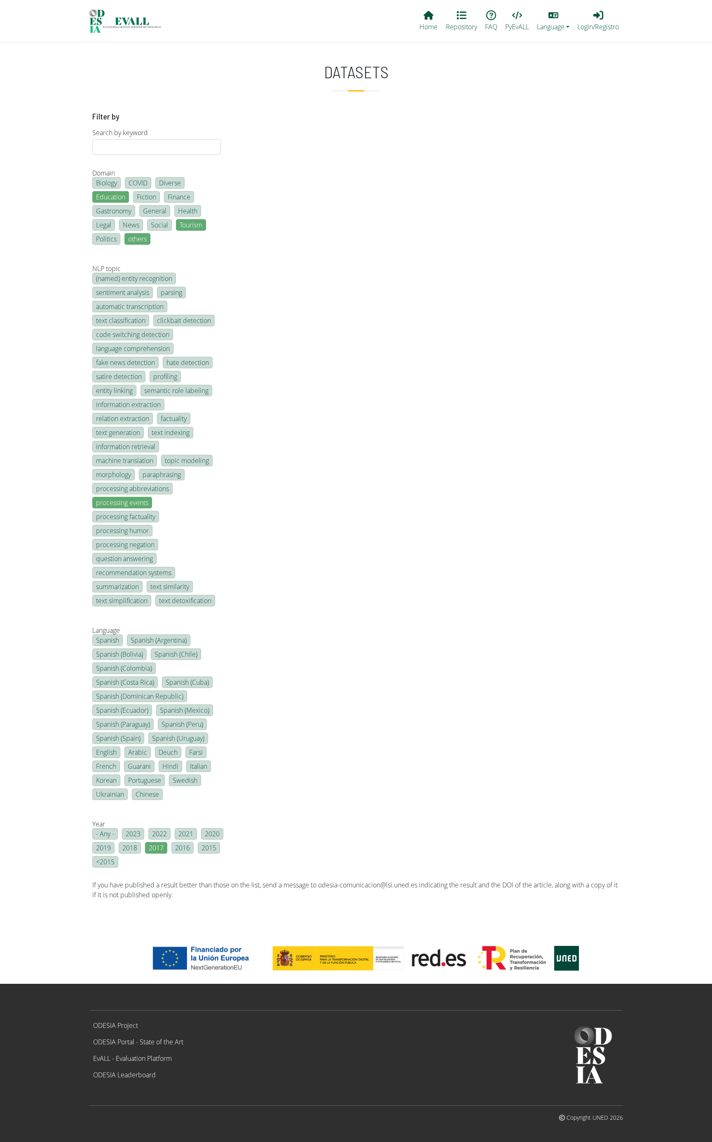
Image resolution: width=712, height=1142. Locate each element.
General (154, 210)
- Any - (105, 833)
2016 (182, 847)
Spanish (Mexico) (184, 710)
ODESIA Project (115, 1025)
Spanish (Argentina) (159, 640)
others (137, 238)
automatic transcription (130, 306)
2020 (212, 833)
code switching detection (132, 334)
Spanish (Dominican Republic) (139, 696)
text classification (120, 320)
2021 (185, 833)
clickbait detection (184, 320)
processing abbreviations (132, 488)
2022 (159, 833)
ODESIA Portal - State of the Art (138, 1041)
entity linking (114, 390)
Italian (198, 766)
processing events (122, 502)
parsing (171, 292)
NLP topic (106, 268)
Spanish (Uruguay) (178, 738)
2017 (156, 847)
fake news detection (125, 362)
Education (110, 196)
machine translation (124, 460)
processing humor (122, 530)
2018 (129, 847)
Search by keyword (120, 132)
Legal (103, 224)
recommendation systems (133, 572)
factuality (174, 418)
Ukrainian (110, 794)
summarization (117, 586)
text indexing (171, 432)
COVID (138, 182)
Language (106, 630)
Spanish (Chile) (176, 654)
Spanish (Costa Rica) (125, 682)
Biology (106, 182)
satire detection (119, 376)
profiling (165, 376)
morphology (113, 474)
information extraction (128, 404)
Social (159, 224)
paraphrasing (162, 474)
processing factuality (125, 516)
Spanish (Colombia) (124, 668)
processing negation (125, 544)
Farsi (196, 752)
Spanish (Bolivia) (119, 654)
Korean (106, 780)
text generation (118, 432)
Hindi (170, 766)
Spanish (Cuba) (187, 682)
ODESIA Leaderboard (124, 1074)
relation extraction (122, 418)
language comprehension (133, 348)
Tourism (191, 224)
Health (187, 210)
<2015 (105, 861)
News (131, 224)
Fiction (146, 196)
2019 (103, 847)
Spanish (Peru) (182, 724)
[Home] (128, 21)
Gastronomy (113, 210)
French (106, 766)
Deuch (168, 752)
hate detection (187, 362)
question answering (124, 558)
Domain (103, 173)
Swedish (185, 780)
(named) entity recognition (134, 278)
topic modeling (187, 460)
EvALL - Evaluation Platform (132, 1058)
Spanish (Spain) (118, 738)
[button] (553, 21)
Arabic (137, 752)
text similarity (169, 586)
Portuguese (144, 780)
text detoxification (185, 600)
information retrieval (125, 446)
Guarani (139, 766)
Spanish (107, 640)
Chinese (147, 794)
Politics (106, 238)
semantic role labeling (176, 390)
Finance (179, 196)
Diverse (170, 182)
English (106, 752)
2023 (133, 833)
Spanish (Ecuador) (122, 710)
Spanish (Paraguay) (123, 724)
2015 (208, 847)
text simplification (122, 600)
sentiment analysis (122, 292)
